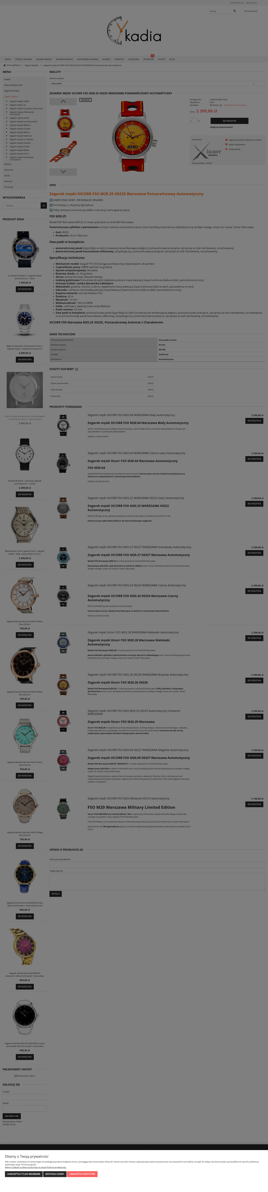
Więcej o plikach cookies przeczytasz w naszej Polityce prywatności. (35, 1167)
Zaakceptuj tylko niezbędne (23, 1174)
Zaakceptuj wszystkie (82, 1174)
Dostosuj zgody (54, 1174)
